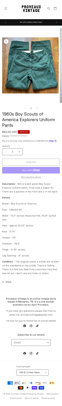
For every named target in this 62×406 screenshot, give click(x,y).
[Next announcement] (56, 22)
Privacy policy (16, 398)
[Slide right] (37, 108)
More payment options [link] (31, 177)
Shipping (5, 136)
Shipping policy (48, 398)
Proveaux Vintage (18, 394)
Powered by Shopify (35, 394)
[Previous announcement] (5, 22)
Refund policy (52, 394)
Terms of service (32, 398)
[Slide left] (24, 108)
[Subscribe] (47, 342)
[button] (6, 8)
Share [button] (8, 282)
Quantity (6, 146)
